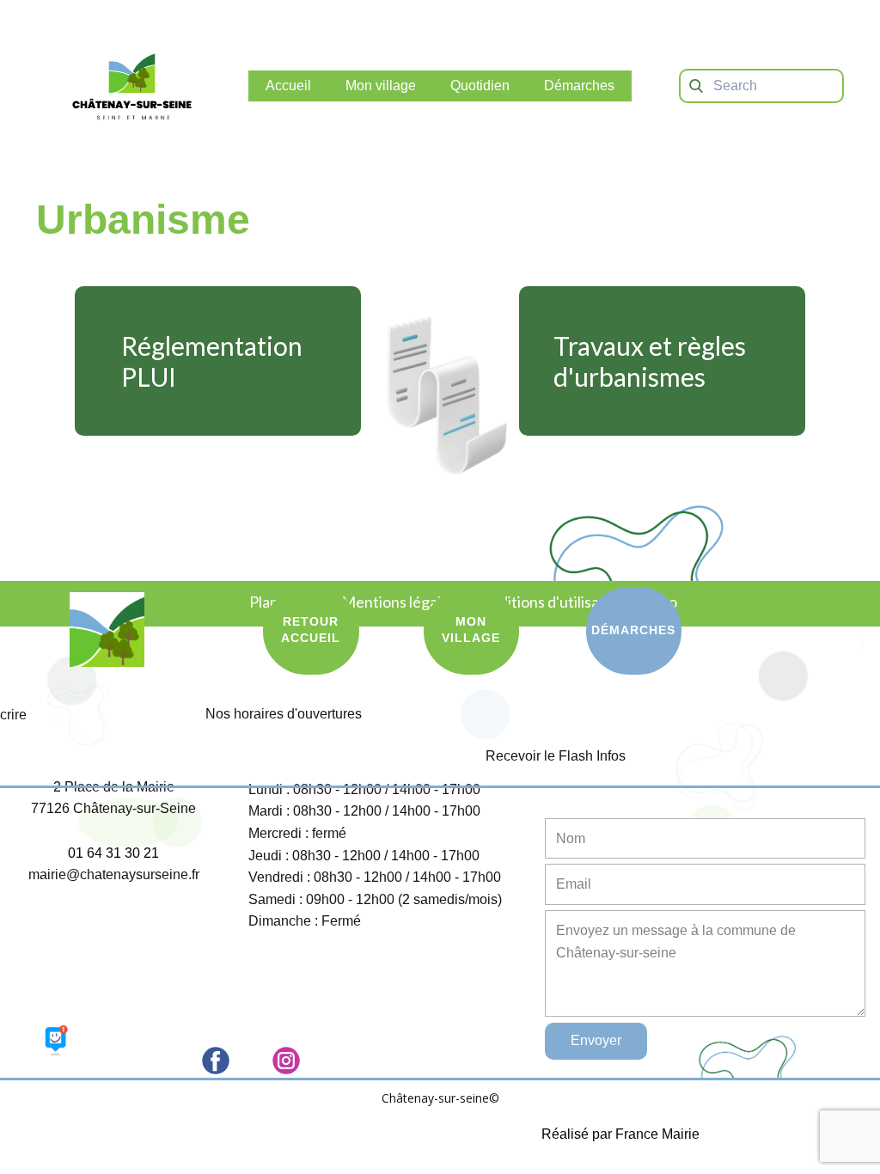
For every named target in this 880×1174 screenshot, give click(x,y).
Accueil (288, 85)
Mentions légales (398, 601)
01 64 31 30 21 (113, 853)
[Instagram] (286, 1060)
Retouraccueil (310, 630)
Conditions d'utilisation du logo (576, 601)
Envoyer (596, 1040)
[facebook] (215, 1060)
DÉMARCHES (633, 630)
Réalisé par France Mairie (620, 1134)
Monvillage (471, 630)
